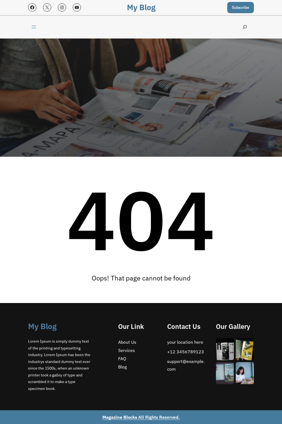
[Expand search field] (245, 27)
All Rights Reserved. (141, 417)
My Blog (141, 7)
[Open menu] (34, 27)
